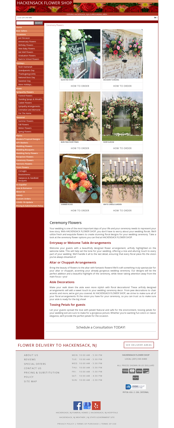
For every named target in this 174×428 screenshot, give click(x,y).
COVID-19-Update (24, 202)
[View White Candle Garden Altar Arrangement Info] (122, 178)
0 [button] (156, 18)
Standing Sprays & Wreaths (30, 99)
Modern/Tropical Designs (28, 139)
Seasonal (20, 117)
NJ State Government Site (101, 417)
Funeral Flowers (25, 95)
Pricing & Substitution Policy (29, 205)
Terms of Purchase (88, 424)
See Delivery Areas (139, 344)
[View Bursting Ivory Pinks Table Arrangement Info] (80, 116)
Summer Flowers (25, 121)
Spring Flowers (24, 131)
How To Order (80, 85)
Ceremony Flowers (24, 160)
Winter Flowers (25, 128)
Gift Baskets (22, 142)
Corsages (22, 171)
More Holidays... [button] (25, 84)
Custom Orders (23, 198)
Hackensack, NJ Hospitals (104, 412)
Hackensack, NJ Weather (72, 417)
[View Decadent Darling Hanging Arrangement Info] (122, 54)
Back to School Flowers (28, 59)
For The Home (24, 113)
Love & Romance (24, 188)
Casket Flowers (25, 102)
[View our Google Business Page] (87, 409)
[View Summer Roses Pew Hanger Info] (80, 178)
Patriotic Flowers (24, 163)
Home (19, 27)
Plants (19, 135)
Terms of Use (108, 424)
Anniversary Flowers (27, 41)
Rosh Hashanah (25, 67)
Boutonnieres (24, 174)
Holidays (20, 63)
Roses (19, 88)
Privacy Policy (66, 424)
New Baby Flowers (26, 48)
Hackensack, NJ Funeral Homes (72, 412)
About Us (20, 191)
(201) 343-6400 (27, 18)
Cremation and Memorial (29, 109)
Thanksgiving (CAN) (26, 74)
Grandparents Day (26, 70)
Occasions (21, 34)
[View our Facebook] (77, 409)
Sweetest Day (24, 81)
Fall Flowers (23, 124)
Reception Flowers (24, 156)
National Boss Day (26, 77)
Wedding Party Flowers (27, 153)
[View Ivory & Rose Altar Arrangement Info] (122, 116)
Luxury (19, 195)
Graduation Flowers (27, 55)
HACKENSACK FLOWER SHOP (44, 2)
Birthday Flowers (25, 45)
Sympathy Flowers (25, 92)
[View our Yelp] (96, 409)
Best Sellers (21, 31)
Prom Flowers (22, 167)
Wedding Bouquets (25, 149)
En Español (21, 184)
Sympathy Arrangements (29, 106)
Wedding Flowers (24, 146)
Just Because (24, 38)
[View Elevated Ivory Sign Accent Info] (80, 54)
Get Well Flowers (25, 52)
